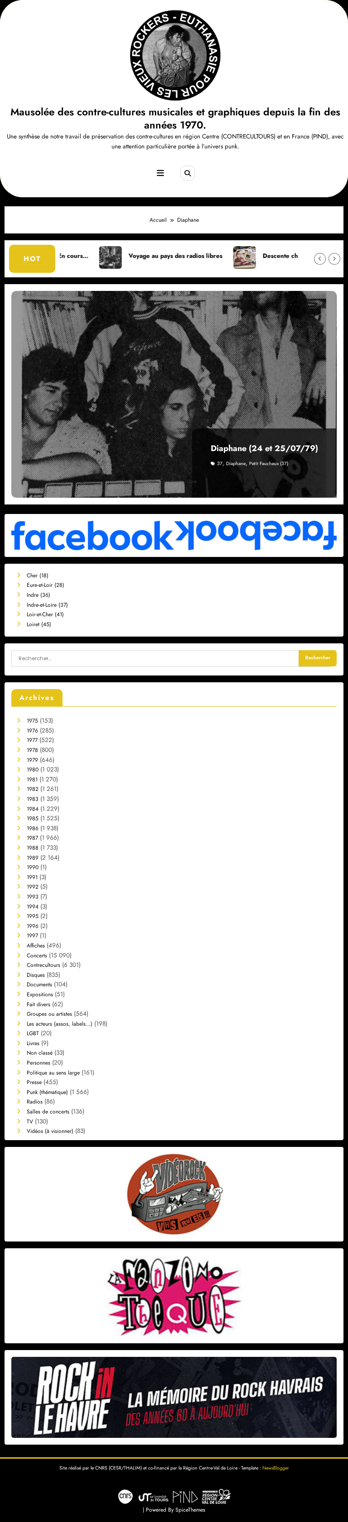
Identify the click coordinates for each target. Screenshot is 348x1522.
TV (30, 1122)
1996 (33, 926)
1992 (33, 887)
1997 (32, 936)
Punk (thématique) (47, 1092)
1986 (33, 828)
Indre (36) (38, 595)
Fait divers (38, 1004)
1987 (32, 838)
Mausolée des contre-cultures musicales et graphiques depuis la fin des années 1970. (175, 118)
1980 (33, 770)
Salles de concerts (48, 1112)
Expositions (40, 994)
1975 (32, 721)
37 (219, 463)
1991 (32, 877)
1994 (33, 907)
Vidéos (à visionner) (50, 1131)
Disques (36, 975)
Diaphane (236, 463)
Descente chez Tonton (247, 256)
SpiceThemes (190, 1510)
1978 (32, 750)
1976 (32, 731)
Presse (34, 1082)
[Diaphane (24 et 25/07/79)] (174, 394)
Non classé (40, 1053)
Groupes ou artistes (49, 1014)
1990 (33, 867)
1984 (33, 809)
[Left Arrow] (319, 258)
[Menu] (160, 173)
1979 (32, 760)
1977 (32, 740)
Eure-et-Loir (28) (45, 585)
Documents (39, 984)
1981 (32, 779)
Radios (35, 1102)
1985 (33, 818)
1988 (33, 848)
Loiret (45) (39, 624)
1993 (33, 897)
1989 (33, 858)
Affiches (36, 946)
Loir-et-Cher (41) (45, 614)
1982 (33, 789)
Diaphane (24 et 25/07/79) (264, 448)
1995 (33, 916)
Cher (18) (37, 575)
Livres (33, 1043)
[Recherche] (187, 173)
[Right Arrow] (334, 258)
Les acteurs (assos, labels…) (59, 1024)
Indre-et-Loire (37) (47, 605)
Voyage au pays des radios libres (128, 256)
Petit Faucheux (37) (268, 463)
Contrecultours (43, 965)
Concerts (37, 955)
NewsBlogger (275, 1468)
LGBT (33, 1033)
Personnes (38, 1063)
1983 (33, 799)
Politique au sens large (53, 1073)
